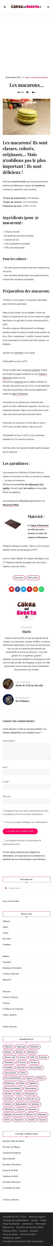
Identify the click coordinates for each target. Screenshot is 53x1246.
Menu (48, 7)
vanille (32, 1120)
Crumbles (7, 944)
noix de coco (33, 1099)
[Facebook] (17, 589)
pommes (33, 1109)
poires (21, 1109)
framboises (10, 1083)
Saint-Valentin (9, 1158)
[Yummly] (35, 589)
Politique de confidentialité (35, 822)
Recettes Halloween (12, 1182)
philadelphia (22, 1104)
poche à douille (33, 370)
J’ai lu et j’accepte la (26, 822)
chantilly (9, 1067)
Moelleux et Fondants (12, 968)
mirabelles (30, 1094)
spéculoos (19, 1120)
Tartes (5, 933)
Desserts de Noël (10, 1170)
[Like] (11, 589)
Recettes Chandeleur (12, 1164)
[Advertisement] (26, 47)
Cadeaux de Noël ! (11, 1176)
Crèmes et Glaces (10, 997)
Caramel (22, 1062)
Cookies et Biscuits (11, 973)
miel (19, 1094)
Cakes (5, 927)
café (32, 1057)
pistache (35, 1104)
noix (20, 1099)
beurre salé (10, 1057)
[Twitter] (23, 589)
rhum (8, 1120)
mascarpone (31, 1088)
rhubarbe (42, 1114)
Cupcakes (7, 962)
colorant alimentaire (14, 1078)
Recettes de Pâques (11, 1147)
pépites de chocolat (14, 1114)
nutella (8, 1104)
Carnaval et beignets (12, 1152)
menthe (9, 1094)
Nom (5, 767)
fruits (23, 1083)
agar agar (22, 1047)
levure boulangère (13, 1088)
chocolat (21, 1067)
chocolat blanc (36, 1067)
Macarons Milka (11, 504)
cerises (34, 1062)
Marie (26, 631)
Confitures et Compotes (13, 1009)
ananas (8, 1052)
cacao (23, 1057)
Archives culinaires (11, 1199)
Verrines (6, 1003)
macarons (18, 381)
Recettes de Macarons (36, 78)
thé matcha (33, 578)
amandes (19, 578)
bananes (32, 1052)
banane (20, 1052)
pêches (30, 1114)
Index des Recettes (11, 901)
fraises (41, 1078)
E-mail (6, 781)
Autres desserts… (10, 1026)
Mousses (6, 991)
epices (30, 1078)
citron (24, 1073)
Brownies (7, 938)
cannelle (43, 1057)
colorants (18, 352)
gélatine (33, 1083)
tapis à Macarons (20, 393)
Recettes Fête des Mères (13, 1141)
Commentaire (9, 741)
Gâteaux (6, 921)
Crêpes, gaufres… (10, 1015)
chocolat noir (11, 1073)
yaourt (43, 1120)
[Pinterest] (29, 589)
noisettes (9, 1099)
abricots (9, 1047)
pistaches (9, 1109)
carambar (9, 1062)
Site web (6, 796)
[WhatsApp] (41, 589)
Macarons (7, 979)
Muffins (6, 956)
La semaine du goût (11, 1188)
